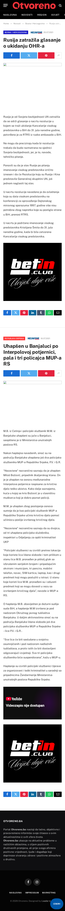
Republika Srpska (14, 338)
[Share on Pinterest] (46, 55)
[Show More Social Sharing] (58, 55)
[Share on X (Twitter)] (29, 55)
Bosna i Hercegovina (16, 32)
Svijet (55, 15)
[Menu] (5, 5)
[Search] (60, 5)
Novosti (27, 15)
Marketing (49, 893)
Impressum (32, 893)
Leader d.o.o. (48, 901)
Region (42, 15)
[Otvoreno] (34, 5)
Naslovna (10, 15)
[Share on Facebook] (11, 55)
